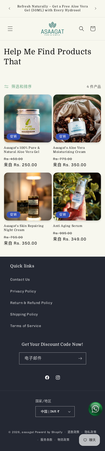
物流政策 (64, 440)
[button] (10, 28)
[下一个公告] (95, 8)
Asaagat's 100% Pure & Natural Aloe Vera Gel (22, 150)
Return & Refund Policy (31, 303)
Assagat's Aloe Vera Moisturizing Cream (69, 150)
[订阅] (80, 358)
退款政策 (74, 432)
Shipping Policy (24, 314)
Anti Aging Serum (68, 226)
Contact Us (20, 279)
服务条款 (46, 440)
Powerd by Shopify (49, 432)
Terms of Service (25, 326)
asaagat (28, 432)
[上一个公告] (9, 8)
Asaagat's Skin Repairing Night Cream (24, 228)
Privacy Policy (23, 291)
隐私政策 (91, 432)
